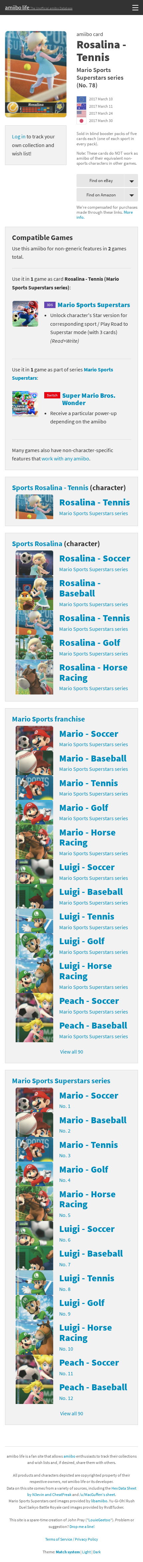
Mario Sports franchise (48, 718)
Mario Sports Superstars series (99, 73)
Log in (19, 136)
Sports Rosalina (37, 543)
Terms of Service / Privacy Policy (71, 1539)
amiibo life (38, 7)
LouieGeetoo (99, 1519)
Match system (68, 1551)
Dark (97, 1551)
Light (86, 1551)
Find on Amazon (101, 195)
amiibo (69, 1456)
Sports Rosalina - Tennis (50, 487)
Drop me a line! (82, 1526)
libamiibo (99, 1500)
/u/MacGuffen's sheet (97, 1494)
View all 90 (71, 1051)
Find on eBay (101, 180)
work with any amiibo (65, 458)
